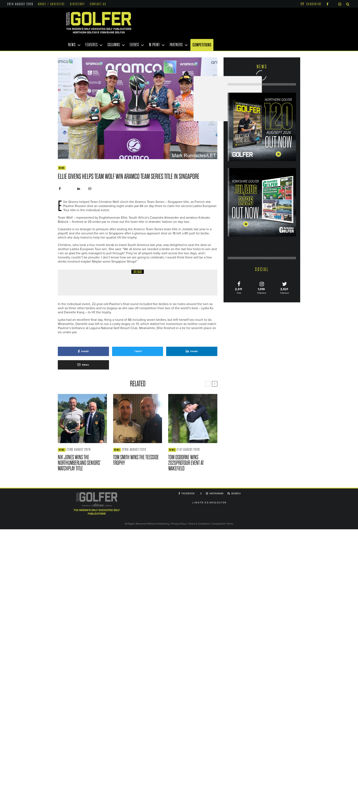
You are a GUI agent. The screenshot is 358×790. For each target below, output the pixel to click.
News (72, 44)
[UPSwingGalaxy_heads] (72, 282)
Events (134, 44)
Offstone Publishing (158, 523)
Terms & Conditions (199, 523)
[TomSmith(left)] (137, 418)
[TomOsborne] (192, 418)
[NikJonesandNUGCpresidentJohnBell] (82, 418)
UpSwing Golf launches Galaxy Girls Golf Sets (124, 285)
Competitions (201, 44)
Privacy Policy (178, 523)
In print (154, 44)
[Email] (89, 188)
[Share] (60, 188)
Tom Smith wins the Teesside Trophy (136, 460)
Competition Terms (222, 523)
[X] (333, 3)
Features (91, 44)
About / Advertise (51, 4)
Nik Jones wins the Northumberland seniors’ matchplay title (79, 462)
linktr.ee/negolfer (209, 502)
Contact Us (98, 4)
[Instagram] (340, 3)
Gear (90, 278)
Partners (176, 44)
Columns (114, 44)
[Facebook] (327, 3)
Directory (77, 4)
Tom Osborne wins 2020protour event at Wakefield (186, 462)
